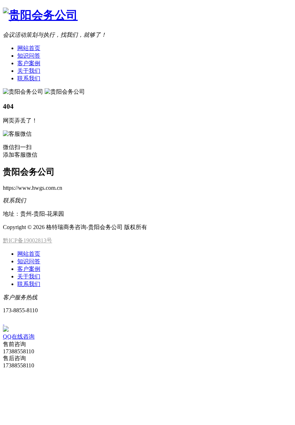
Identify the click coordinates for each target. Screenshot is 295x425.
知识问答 (28, 56)
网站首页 (28, 48)
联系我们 (28, 78)
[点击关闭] (3, 322)
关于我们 (28, 71)
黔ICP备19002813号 (27, 240)
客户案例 (28, 63)
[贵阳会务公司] (40, 15)
